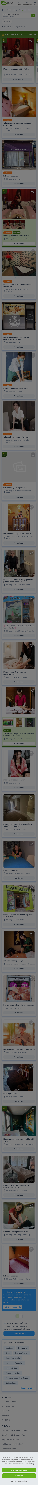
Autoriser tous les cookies (19, 1470)
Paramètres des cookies (19, 1481)
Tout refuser (19, 1476)
